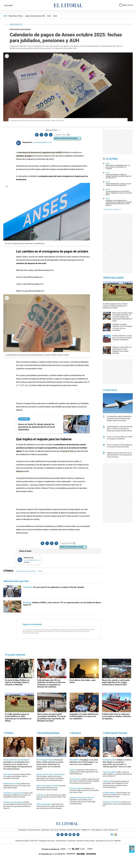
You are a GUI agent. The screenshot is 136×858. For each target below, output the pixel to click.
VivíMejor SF (85, 830)
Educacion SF (113, 830)
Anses (40, 571)
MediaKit (117, 841)
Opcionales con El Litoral (104, 841)
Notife (105, 830)
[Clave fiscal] (131, 852)
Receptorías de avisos (46, 841)
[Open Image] (7, 56)
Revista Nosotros (34, 830)
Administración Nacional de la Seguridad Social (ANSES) (40, 152)
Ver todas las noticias (111, 209)
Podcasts (62, 830)
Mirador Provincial (73, 830)
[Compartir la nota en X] (41, 135)
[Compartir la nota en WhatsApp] (46, 135)
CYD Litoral (55, 830)
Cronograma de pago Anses (26, 571)
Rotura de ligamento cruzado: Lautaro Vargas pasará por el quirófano (118, 183)
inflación (19, 471)
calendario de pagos (24, 156)
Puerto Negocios (96, 830)
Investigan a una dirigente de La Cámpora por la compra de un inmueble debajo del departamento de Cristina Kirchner (119, 202)
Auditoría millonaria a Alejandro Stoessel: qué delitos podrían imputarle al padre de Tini (118, 175)
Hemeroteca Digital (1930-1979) (26, 841)
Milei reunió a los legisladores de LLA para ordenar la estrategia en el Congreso (118, 166)
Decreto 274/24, (68, 451)
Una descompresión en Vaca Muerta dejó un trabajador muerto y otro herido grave (119, 192)
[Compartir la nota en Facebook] (37, 135)
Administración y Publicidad (65, 841)
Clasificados (45, 830)
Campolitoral (22, 830)
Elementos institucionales (86, 841)
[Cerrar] (79, 138)
